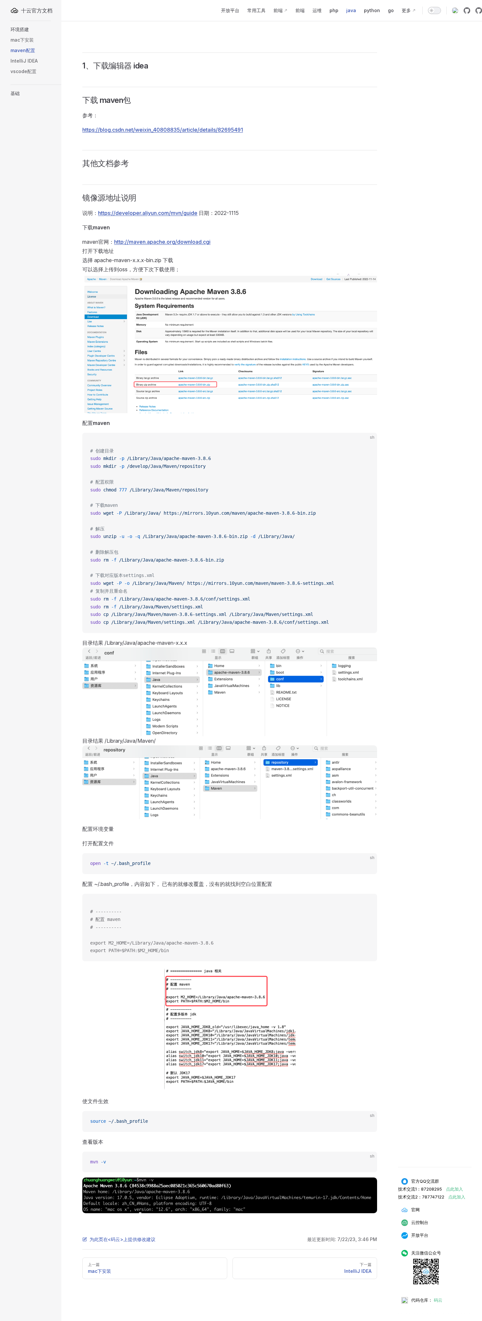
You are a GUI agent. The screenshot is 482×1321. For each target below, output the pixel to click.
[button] (44, 29)
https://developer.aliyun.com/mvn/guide (147, 213)
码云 (438, 1300)
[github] (467, 10)
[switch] (434, 10)
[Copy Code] (366, 443)
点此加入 (454, 1189)
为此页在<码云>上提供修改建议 (122, 1239)
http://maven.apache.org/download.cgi (162, 242)
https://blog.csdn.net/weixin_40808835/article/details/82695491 (162, 129)
